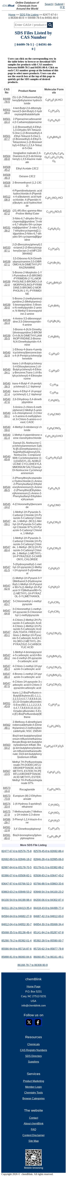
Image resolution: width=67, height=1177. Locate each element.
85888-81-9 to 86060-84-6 (16, 957)
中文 (62, 7)
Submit (59, 4)
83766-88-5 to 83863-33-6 (49, 883)
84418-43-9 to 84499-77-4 (49, 908)
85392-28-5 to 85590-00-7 (49, 940)
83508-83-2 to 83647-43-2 (49, 875)
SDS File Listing (29, 14)
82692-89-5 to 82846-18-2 (16, 859)
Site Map (33, 1141)
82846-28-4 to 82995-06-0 (49, 859)
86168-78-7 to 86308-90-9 (33, 965)
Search (49, 4)
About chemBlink (33, 1123)
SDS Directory (33, 1056)
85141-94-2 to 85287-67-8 (49, 932)
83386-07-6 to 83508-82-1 (16, 875)
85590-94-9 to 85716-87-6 (16, 948)
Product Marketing (33, 1081)
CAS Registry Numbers (33, 1050)
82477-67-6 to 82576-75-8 (16, 851)
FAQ (33, 1129)
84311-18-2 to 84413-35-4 (17, 908)
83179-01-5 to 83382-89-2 (49, 867)
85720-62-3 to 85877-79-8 (49, 948)
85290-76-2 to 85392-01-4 (16, 940)
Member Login (33, 1087)
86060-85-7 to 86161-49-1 (49, 957)
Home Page (33, 986)
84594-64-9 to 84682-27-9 (16, 916)
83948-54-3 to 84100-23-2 (49, 891)
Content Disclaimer (33, 1135)
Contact (33, 1117)
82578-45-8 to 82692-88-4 (49, 851)
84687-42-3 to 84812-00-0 (49, 916)
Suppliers (33, 1061)
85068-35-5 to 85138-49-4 (16, 932)
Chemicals (33, 1044)
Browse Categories (33, 1098)
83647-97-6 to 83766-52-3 (16, 883)
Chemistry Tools (33, 1092)
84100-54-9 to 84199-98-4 (16, 900)
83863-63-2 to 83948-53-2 (16, 891)
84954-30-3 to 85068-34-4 (49, 924)
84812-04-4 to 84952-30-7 (16, 924)
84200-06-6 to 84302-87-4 (49, 900)
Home (11, 14)
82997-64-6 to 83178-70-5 (16, 867)
